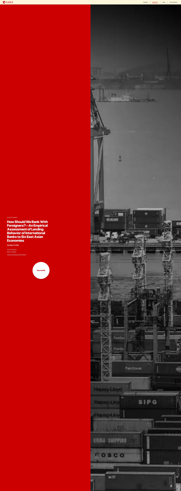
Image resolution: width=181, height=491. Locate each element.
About (163, 2)
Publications (155, 2)
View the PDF (41, 270)
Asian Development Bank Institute (16, 255)
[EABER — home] (8, 2)
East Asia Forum (173, 2)
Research (145, 2)
